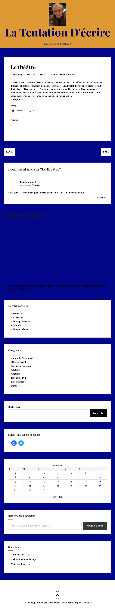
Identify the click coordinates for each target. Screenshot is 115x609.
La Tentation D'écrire (57, 32)
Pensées (15, 385)
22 (15, 485)
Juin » (60, 496)
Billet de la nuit (57, 74)
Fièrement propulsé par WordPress (41, 602)
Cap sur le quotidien (21, 366)
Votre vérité (17, 317)
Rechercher (14, 407)
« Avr (54, 496)
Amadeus (72, 602)
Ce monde (16, 325)
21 (100, 481)
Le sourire (16, 313)
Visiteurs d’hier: (19, 564)
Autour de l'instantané (22, 358)
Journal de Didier (20, 377)
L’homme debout (19, 329)
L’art (106, 151)
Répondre (101, 197)
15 (15, 481)
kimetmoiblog (27, 182)
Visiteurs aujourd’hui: (22, 559)
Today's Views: (19, 554)
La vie (9, 151)
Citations (70, 74)
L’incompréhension (21, 321)
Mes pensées (17, 381)
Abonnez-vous (95, 525)
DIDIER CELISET (36, 74)
